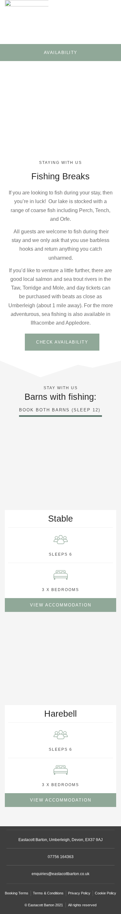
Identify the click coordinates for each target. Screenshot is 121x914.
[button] (110, 23)
